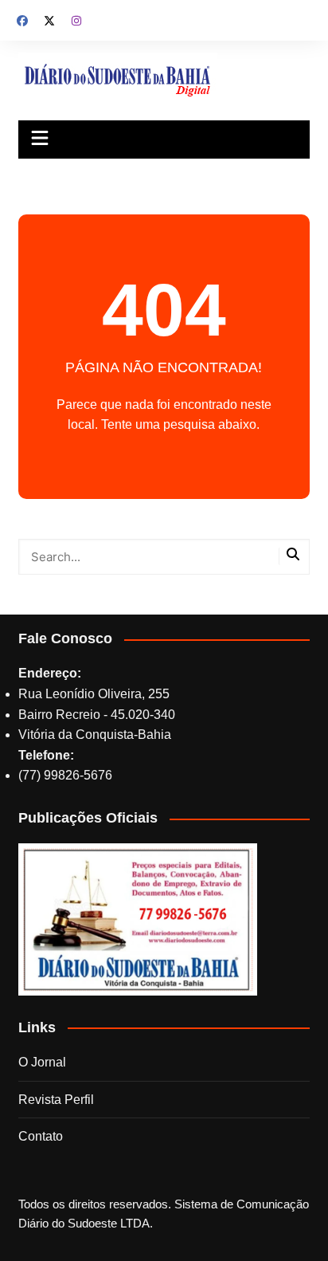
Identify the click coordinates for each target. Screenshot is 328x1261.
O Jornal (42, 1062)
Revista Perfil (56, 1099)
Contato (40, 1136)
